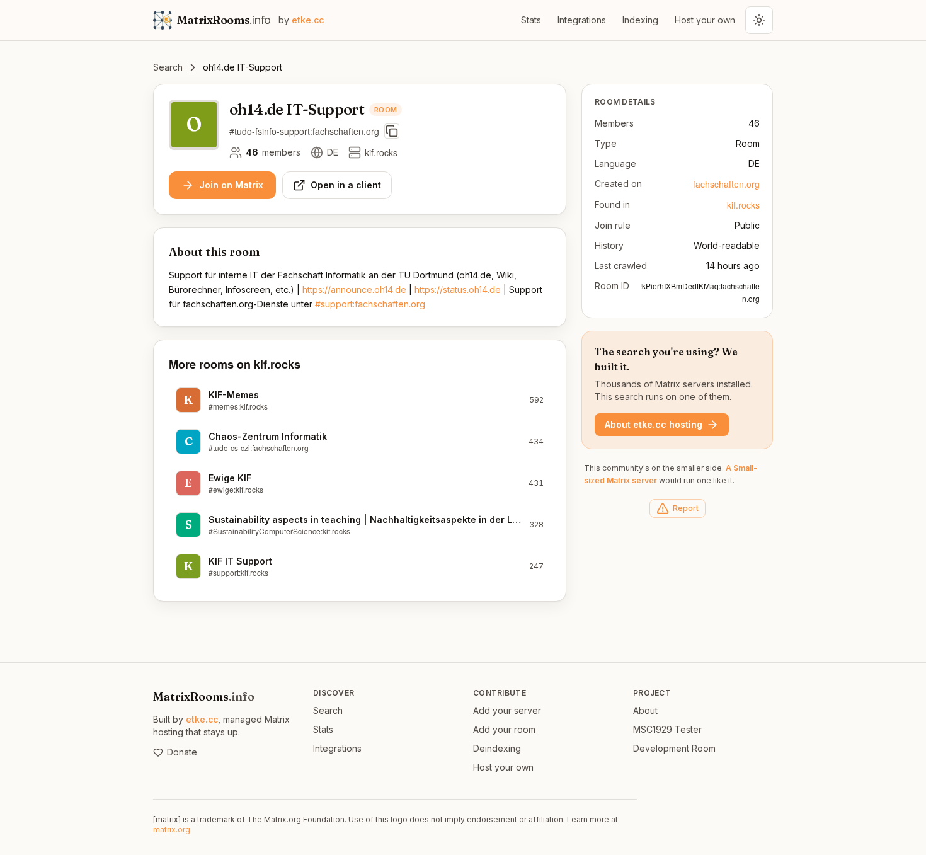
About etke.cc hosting (653, 424)
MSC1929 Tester (667, 729)
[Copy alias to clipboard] (391, 131)
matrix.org (171, 829)
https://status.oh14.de (457, 289)
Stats (531, 19)
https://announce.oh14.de (354, 289)
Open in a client (346, 185)
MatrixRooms (203, 696)
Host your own (705, 19)
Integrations (581, 19)
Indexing (640, 19)
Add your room (504, 729)
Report (686, 508)
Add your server (507, 710)
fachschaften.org (726, 184)
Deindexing (497, 748)
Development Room (674, 748)
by (301, 19)
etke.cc (202, 719)
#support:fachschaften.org (370, 304)
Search (168, 67)
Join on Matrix (231, 185)
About (645, 710)
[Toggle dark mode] (759, 20)
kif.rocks (743, 204)
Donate (182, 752)
